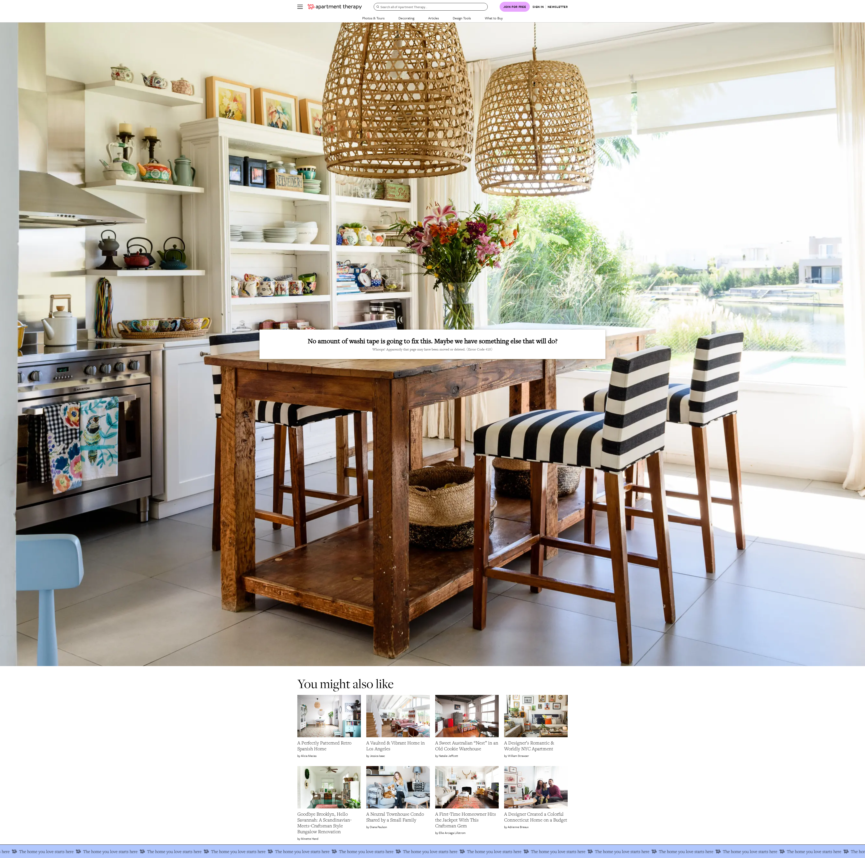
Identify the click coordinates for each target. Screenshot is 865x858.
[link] (329, 746)
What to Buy (494, 18)
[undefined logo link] (335, 6)
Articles (433, 18)
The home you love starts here (78, 851)
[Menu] (300, 6)
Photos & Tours (373, 18)
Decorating (406, 18)
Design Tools (462, 18)
